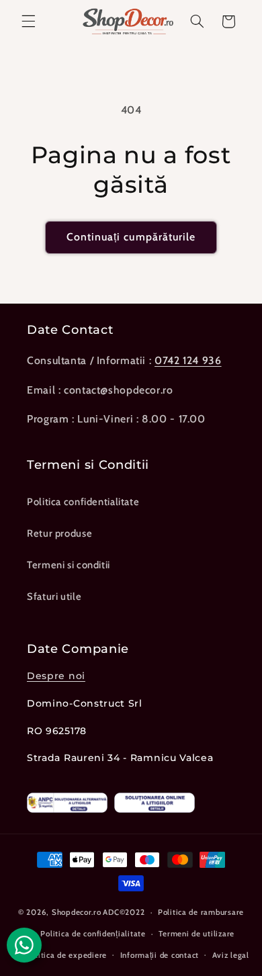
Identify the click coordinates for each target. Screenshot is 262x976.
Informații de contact (159, 955)
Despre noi (56, 675)
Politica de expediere (66, 955)
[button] (28, 21)
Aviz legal (230, 955)
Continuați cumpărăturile (131, 236)
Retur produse (59, 533)
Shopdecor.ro (76, 912)
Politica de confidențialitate (92, 933)
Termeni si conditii (68, 565)
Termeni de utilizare (196, 933)
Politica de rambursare (201, 912)
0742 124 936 (188, 360)
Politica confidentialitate (83, 502)
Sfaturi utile (54, 596)
